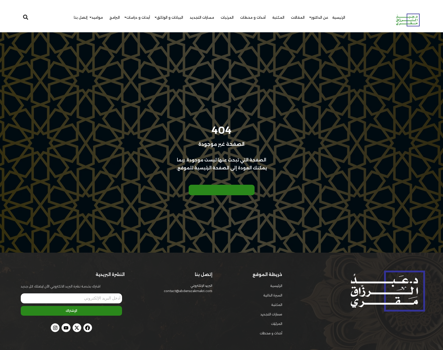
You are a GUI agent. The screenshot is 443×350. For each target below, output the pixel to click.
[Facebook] (87, 327)
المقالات (298, 17)
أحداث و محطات (253, 17)
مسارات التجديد (202, 17)
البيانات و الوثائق (170, 17)
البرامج (114, 17)
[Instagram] (55, 327)
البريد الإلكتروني (201, 285)
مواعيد (97, 17)
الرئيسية (338, 17)
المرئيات (227, 17)
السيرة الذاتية (272, 295)
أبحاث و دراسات (138, 17)
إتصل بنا (80, 17)
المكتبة (278, 17)
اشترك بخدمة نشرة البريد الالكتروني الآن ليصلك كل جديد (60, 286)
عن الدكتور (319, 17)
